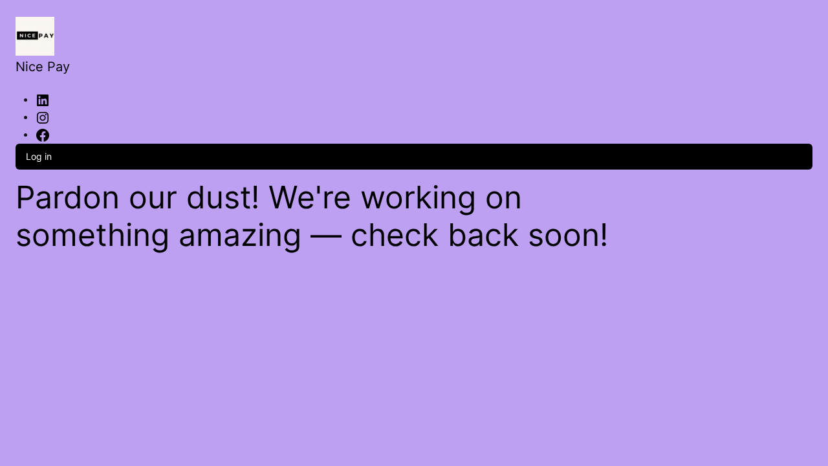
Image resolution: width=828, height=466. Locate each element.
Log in (39, 156)
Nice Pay (43, 66)
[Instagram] (42, 116)
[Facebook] (42, 134)
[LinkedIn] (42, 99)
